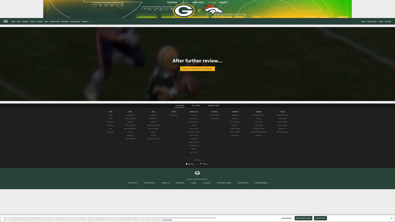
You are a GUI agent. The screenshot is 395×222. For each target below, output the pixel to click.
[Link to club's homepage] (5, 21)
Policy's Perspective (130, 125)
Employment (193, 138)
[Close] (391, 218)
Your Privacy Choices (224, 183)
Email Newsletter (130, 138)
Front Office (110, 132)
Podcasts (153, 132)
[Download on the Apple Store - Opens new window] (190, 164)
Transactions (110, 122)
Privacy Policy (132, 183)
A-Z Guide (194, 115)
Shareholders (235, 135)
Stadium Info (193, 118)
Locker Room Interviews (153, 125)
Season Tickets (282, 118)
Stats (110, 128)
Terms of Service (149, 183)
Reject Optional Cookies (303, 218)
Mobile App (130, 135)
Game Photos (174, 115)
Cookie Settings (243, 183)
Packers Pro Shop (194, 142)
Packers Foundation (235, 132)
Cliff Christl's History (130, 118)
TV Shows (153, 135)
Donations (235, 125)
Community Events (235, 122)
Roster (110, 115)
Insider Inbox (130, 115)
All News (130, 132)
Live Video (153, 122)
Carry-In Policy (259, 122)
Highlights (153, 115)
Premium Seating (282, 122)
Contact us (165, 183)
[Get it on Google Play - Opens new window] (204, 164)
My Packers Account (282, 115)
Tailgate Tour (235, 118)
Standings (110, 125)
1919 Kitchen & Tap (193, 145)
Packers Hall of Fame (194, 132)
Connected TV (153, 118)
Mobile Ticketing (282, 125)
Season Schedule (214, 115)
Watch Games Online (153, 138)
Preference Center (261, 183)
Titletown (193, 149)
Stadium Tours (194, 128)
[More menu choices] (90, 21)
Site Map (193, 183)
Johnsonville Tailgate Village (259, 132)
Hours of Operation (194, 122)
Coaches (110, 118)
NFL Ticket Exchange (282, 132)
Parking (194, 125)
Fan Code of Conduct (259, 128)
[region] (197, 218)
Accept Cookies (320, 218)
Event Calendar (214, 118)
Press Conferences (153, 128)
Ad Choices (206, 183)
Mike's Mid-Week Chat (130, 128)
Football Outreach (235, 128)
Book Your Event (193, 135)
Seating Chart (259, 125)
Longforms (130, 122)
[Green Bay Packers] (197, 173)
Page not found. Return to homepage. (197, 69)
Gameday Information (259, 115)
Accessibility (180, 183)
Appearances (235, 115)
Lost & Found (194, 152)
